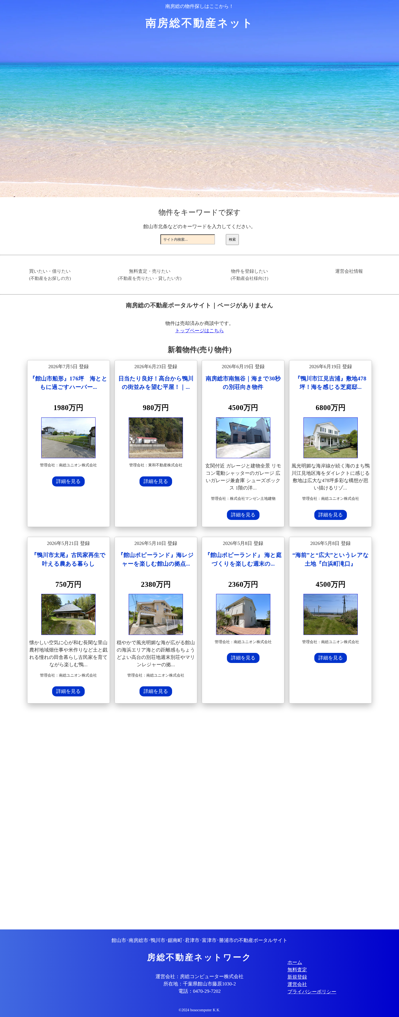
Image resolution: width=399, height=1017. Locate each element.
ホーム (294, 962)
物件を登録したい (249, 275)
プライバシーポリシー (311, 991)
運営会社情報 (349, 271)
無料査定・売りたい (149, 275)
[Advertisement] (190, 817)
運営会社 (297, 984)
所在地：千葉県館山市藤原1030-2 (199, 984)
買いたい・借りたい (50, 275)
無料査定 (297, 969)
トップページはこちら (199, 330)
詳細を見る (68, 481)
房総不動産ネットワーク (199, 957)
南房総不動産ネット (199, 23)
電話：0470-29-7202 (199, 991)
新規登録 (297, 977)
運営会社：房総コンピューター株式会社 (199, 976)
